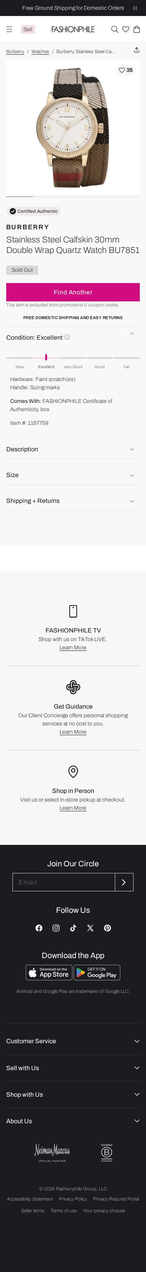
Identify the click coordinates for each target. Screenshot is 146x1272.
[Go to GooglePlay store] (97, 978)
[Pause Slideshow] (135, 8)
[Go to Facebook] (38, 928)
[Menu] (9, 29)
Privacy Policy (73, 1199)
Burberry (15, 51)
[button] (114, 29)
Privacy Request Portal (116, 1199)
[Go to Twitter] (90, 928)
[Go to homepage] (73, 29)
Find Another (73, 292)
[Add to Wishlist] (126, 70)
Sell (27, 29)
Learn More (73, 647)
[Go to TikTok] (73, 928)
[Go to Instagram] (56, 928)
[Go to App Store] (50, 978)
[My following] (125, 29)
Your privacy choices (104, 1210)
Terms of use (64, 1210)
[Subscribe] (123, 882)
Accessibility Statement (30, 1199)
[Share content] (137, 50)
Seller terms (32, 1210)
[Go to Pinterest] (107, 928)
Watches (40, 51)
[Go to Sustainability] (106, 1153)
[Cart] (136, 29)
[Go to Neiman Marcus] (52, 1153)
